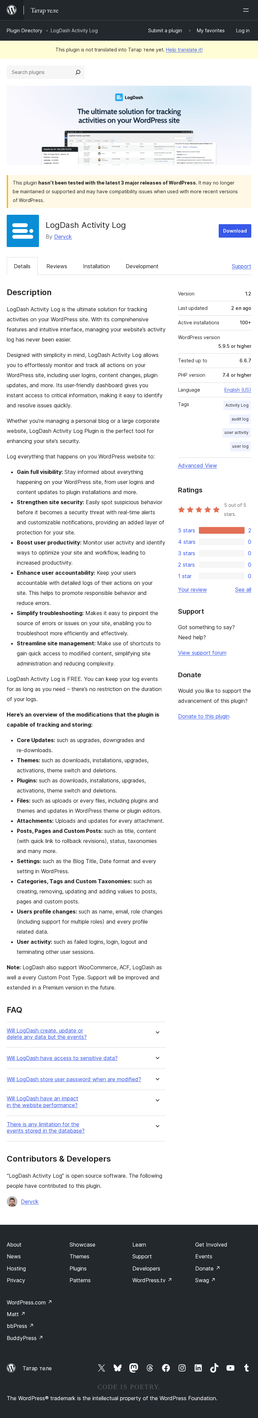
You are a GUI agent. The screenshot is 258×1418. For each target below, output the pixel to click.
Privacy (16, 1280)
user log (240, 446)
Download (235, 231)
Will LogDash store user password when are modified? (74, 1079)
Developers (146, 1268)
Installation (96, 266)
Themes (79, 1256)
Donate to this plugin (203, 716)
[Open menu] (247, 10)
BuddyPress (25, 1338)
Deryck (63, 236)
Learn (139, 1244)
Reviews (56, 266)
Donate (207, 1268)
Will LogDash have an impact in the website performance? (42, 1101)
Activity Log (237, 405)
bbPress (20, 1326)
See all (243, 589)
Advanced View (197, 465)
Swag (205, 1280)
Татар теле (37, 1368)
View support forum (202, 652)
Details (22, 266)
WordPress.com (29, 1302)
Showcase (82, 1244)
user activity (236, 432)
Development (142, 266)
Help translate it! (184, 49)
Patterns (80, 1280)
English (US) (237, 390)
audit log (240, 418)
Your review (192, 589)
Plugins (78, 1268)
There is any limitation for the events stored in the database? (46, 1127)
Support (241, 266)
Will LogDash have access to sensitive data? (62, 1058)
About (14, 1244)
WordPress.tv (152, 1280)
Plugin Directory (24, 30)
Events (203, 1256)
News (14, 1256)
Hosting (16, 1268)
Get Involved (211, 1244)
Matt (16, 1314)
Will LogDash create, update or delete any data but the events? (47, 1033)
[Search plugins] (78, 72)
